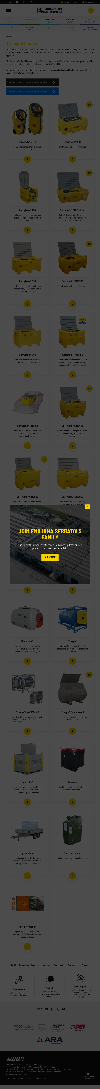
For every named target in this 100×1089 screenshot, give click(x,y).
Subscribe (50, 557)
